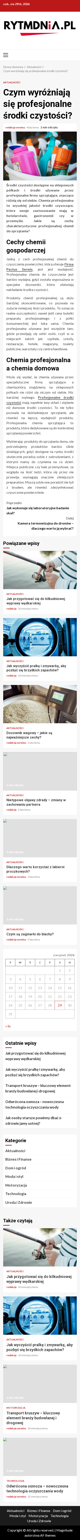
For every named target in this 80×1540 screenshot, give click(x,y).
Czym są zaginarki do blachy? (40, 905)
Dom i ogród (15, 1168)
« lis (8, 1026)
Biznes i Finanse (18, 1159)
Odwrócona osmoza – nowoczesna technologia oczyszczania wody (34, 1104)
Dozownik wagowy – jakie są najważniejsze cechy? (40, 704)
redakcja (11, 608)
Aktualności (11, 82)
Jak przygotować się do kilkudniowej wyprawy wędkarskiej (40, 570)
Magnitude (64, 1530)
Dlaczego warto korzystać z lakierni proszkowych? (40, 838)
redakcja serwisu (15, 127)
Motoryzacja (16, 1185)
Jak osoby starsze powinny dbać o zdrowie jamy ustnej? (33, 1121)
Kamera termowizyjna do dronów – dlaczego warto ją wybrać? (46, 523)
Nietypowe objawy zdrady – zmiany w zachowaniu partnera (40, 771)
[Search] (74, 55)
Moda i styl (14, 1176)
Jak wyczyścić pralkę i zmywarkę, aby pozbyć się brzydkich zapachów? (40, 637)
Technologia (15, 1193)
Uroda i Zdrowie (18, 1202)
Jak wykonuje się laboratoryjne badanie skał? (37, 508)
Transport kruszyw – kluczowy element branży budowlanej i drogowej (38, 1088)
